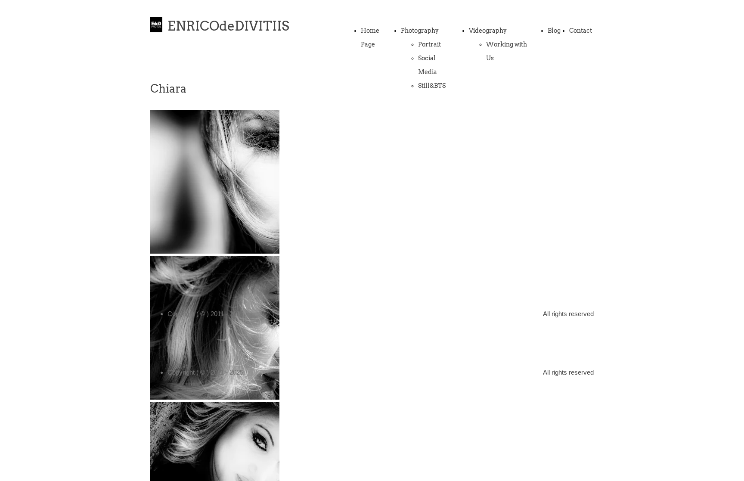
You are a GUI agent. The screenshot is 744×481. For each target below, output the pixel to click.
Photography (420, 30)
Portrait (429, 44)
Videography (488, 30)
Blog (554, 30)
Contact (580, 30)
